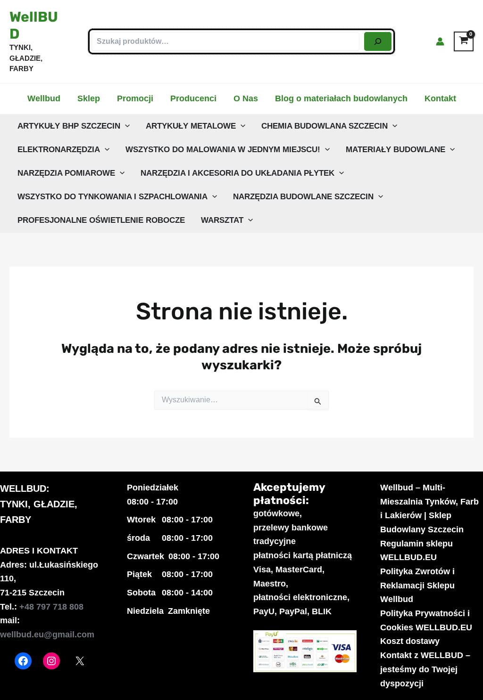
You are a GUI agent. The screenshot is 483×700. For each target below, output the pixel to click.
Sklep (88, 98)
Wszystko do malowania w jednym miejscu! (222, 149)
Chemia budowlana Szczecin (324, 126)
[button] (125, 126)
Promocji (135, 98)
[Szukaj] (377, 41)
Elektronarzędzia (58, 149)
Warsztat (222, 220)
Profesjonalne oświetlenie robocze (101, 220)
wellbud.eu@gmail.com (47, 634)
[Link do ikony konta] (440, 41)
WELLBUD (23, 488)
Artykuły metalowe (191, 126)
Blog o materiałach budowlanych (341, 98)
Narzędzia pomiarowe (66, 173)
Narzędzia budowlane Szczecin (303, 196)
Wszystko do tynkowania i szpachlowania (112, 196)
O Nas (245, 98)
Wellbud (43, 98)
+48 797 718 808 (51, 606)
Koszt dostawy (410, 641)
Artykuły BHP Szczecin (68, 126)
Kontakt (440, 98)
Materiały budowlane (395, 149)
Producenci (193, 98)
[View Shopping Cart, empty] (464, 41)
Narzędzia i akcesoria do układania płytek (237, 173)
